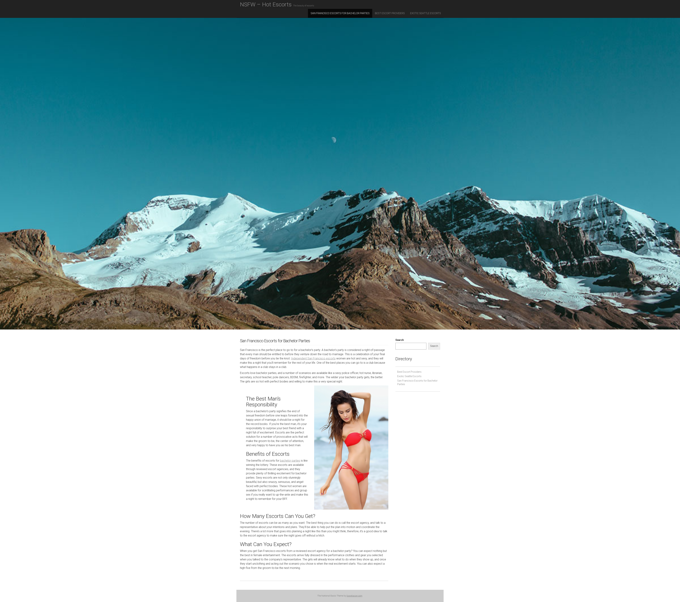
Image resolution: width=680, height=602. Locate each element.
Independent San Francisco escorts (313, 358)
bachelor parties (290, 460)
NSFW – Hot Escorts (277, 4)
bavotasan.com (354, 595)
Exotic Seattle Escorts (425, 13)
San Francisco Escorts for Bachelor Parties (340, 13)
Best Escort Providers (390, 13)
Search (399, 340)
